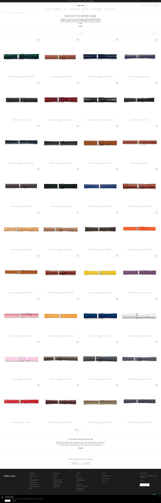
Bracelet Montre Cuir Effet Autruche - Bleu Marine (139, 379)
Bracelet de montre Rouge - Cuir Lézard (21, 422)
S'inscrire (145, 484)
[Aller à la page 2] (84, 428)
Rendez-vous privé (80, 488)
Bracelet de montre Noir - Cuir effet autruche (100, 379)
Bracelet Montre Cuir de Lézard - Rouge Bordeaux (61, 422)
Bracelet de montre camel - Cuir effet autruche (21, 249)
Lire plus (81, 26)
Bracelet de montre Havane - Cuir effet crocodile (139, 206)
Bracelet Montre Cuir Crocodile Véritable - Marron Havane (60, 292)
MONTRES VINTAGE (58, 9)
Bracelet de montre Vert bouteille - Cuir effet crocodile (21, 76)
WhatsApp (75, 463)
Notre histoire (79, 477)
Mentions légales (56, 486)
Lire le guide (80, 447)
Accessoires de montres (34, 486)
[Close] (159, 496)
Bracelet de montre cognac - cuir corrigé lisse (100, 163)
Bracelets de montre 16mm (17, 12)
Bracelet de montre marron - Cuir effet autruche (61, 249)
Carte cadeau (79, 484)
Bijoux (30, 477)
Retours (54, 477)
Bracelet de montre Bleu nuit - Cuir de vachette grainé (139, 422)
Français (143, 5)
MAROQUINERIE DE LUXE (74, 9)
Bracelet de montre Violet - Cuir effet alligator (139, 292)
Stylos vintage (32, 482)
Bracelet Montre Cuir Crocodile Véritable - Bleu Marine (21, 163)
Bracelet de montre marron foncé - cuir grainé (21, 206)
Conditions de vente (57, 480)
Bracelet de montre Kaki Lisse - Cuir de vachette (100, 422)
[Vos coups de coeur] (154, 5)
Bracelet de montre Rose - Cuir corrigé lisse (21, 379)
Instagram (86, 463)
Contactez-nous (79, 490)
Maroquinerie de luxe (33, 480)
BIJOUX (65, 9)
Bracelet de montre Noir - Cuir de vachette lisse (61, 163)
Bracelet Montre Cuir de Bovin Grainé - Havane (60, 76)
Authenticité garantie (80, 480)
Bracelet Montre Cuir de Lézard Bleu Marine (140, 76)
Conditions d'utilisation (58, 482)
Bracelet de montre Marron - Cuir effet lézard (60, 379)
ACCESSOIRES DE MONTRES (96, 9)
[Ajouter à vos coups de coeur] (38, 39)
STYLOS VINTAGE (85, 9)
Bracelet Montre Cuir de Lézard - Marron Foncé (100, 249)
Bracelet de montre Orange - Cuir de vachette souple (140, 249)
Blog (77, 482)
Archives (31, 488)
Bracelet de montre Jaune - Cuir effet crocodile (100, 292)
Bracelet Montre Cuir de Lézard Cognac (139, 163)
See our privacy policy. (39, 498)
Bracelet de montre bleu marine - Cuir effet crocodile (100, 76)
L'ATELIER (106, 9)
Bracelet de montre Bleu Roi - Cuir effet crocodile (100, 206)
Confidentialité (56, 484)
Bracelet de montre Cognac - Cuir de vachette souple (21, 292)
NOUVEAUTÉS (49, 9)
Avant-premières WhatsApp (82, 486)
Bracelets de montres (33, 484)
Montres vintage (32, 475)
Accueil (4, 12)
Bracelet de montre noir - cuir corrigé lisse (61, 206)
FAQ (77, 475)
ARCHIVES (112, 9)
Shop (9, 12)
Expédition (55, 475)
